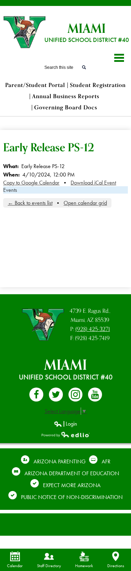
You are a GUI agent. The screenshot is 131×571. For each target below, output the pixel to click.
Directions (115, 566)
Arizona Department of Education (71, 473)
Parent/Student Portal (35, 85)
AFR (106, 461)
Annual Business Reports (65, 96)
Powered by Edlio (65, 434)
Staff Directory (49, 566)
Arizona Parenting (60, 461)
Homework (84, 566)
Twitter (56, 395)
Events (10, 190)
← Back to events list (30, 203)
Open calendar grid (85, 203)
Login (65, 423)
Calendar (15, 566)
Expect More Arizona (72, 485)
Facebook (36, 395)
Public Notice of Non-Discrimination (72, 497)
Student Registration (98, 85)
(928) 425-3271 (92, 329)
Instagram (75, 395)
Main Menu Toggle (119, 58)
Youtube (95, 395)
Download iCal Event (93, 182)
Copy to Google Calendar (31, 182)
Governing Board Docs (65, 107)
